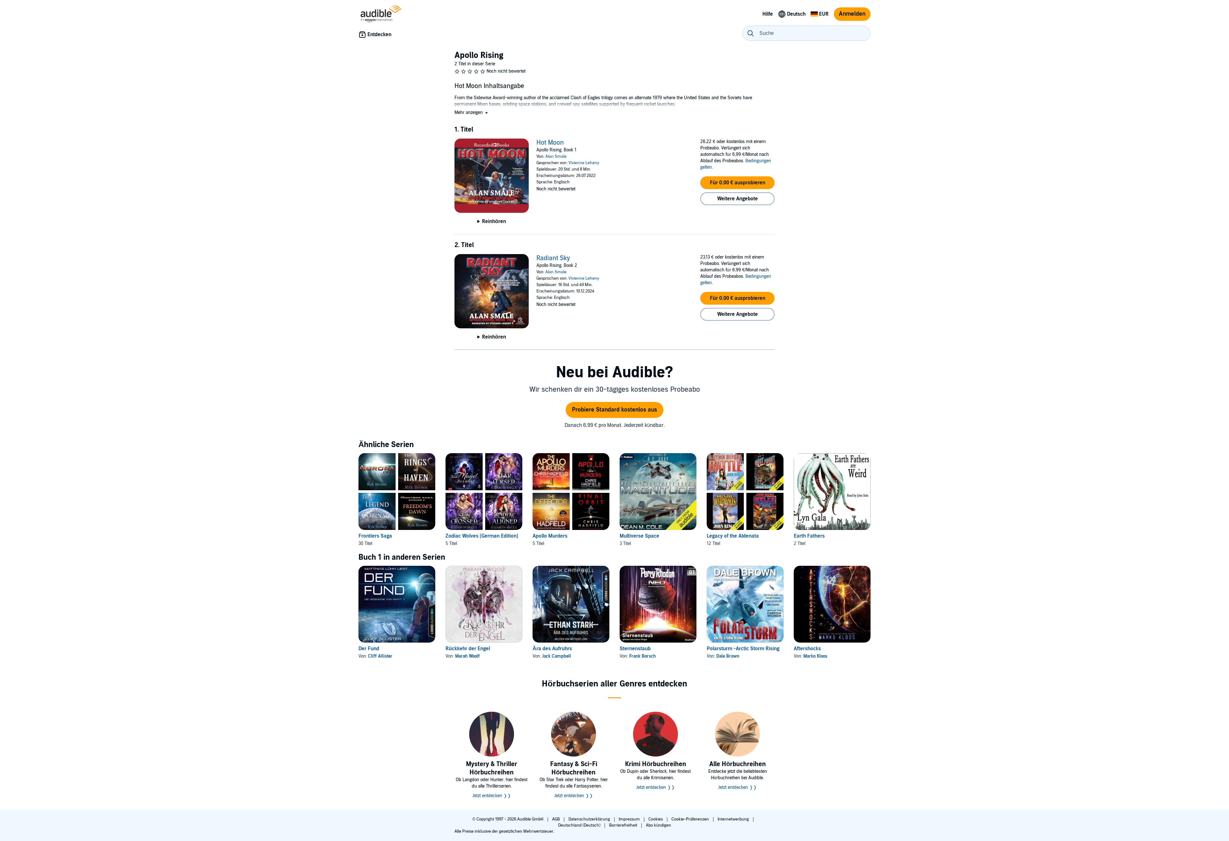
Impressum (630, 819)
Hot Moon (550, 143)
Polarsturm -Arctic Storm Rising (743, 648)
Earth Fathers (809, 536)
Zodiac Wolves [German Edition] (482, 536)
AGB (556, 819)
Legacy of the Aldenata (733, 536)
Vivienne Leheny (583, 162)
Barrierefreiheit (623, 825)
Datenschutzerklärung (589, 819)
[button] (471, 112)
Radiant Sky (553, 258)
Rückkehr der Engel (468, 648)
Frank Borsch (642, 656)
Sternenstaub (635, 648)
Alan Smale (555, 156)
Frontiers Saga (375, 536)
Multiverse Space (639, 536)
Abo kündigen (658, 825)
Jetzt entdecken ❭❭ (491, 795)
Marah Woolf (467, 656)
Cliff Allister (380, 656)
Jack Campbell (556, 656)
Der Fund (368, 648)
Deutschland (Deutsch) (579, 825)
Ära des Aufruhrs (552, 648)
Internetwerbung (734, 819)
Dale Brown (727, 656)
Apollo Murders (550, 536)
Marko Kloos (815, 656)
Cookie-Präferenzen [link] (690, 819)
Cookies (656, 819)
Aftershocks (807, 648)
